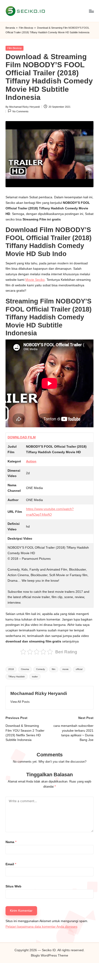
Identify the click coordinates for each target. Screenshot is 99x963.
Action (31, 461)
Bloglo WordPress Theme (49, 955)
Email (11, 864)
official (79, 669)
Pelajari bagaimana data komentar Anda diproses (41, 926)
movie (65, 669)
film (53, 669)
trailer (35, 676)
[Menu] (91, 11)
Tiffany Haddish (16, 676)
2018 (11, 669)
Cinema (25, 669)
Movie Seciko (35, 279)
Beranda (10, 27)
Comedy (40, 669)
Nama (11, 842)
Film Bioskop (26, 27)
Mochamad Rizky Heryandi (38, 693)
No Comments (20, 111)
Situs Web (13, 886)
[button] (20, 702)
